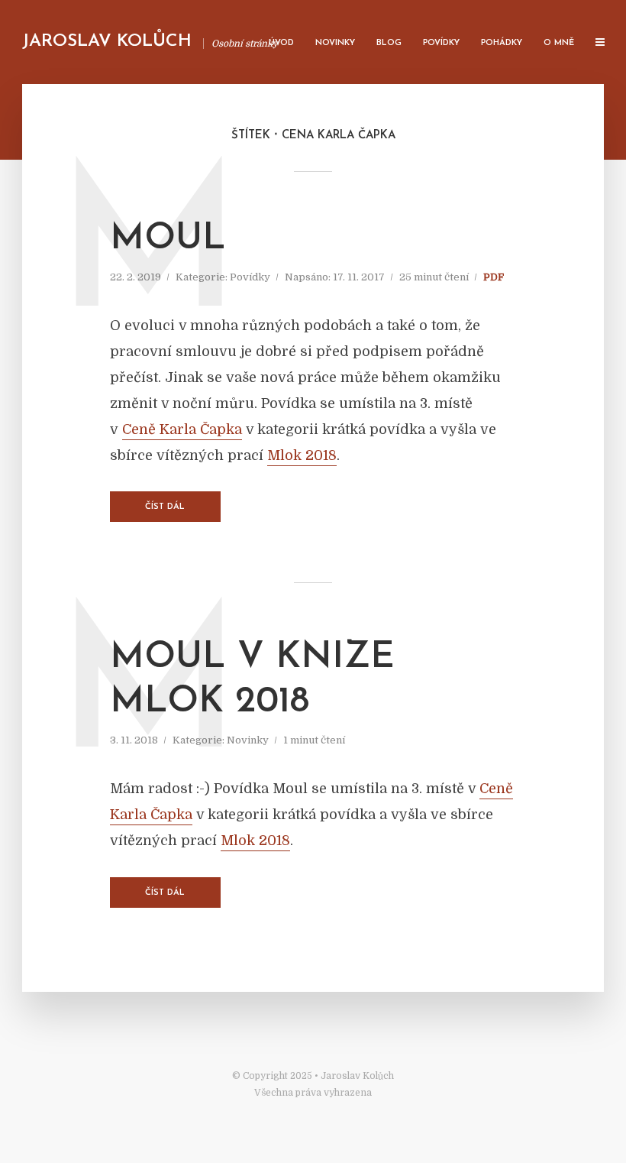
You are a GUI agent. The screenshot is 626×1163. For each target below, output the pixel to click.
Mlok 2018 (302, 455)
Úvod (281, 43)
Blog (389, 43)
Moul (168, 239)
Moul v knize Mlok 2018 (252, 680)
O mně (559, 43)
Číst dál (165, 507)
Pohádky (501, 43)
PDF (493, 277)
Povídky (441, 43)
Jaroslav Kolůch (107, 41)
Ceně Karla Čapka (182, 429)
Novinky (335, 43)
